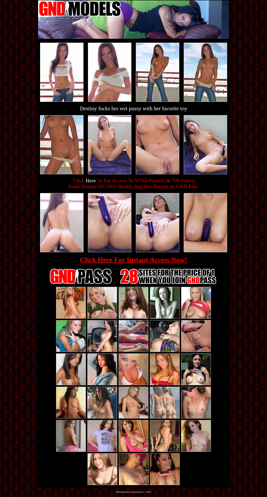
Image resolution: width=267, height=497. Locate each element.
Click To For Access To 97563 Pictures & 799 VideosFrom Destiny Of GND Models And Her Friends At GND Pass (133, 183)
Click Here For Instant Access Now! (133, 260)
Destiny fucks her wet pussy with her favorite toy (133, 108)
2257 (148, 492)
